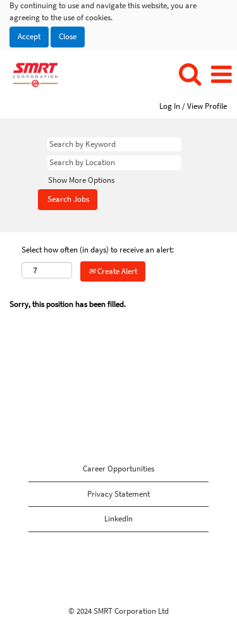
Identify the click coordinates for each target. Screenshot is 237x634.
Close (67, 36)
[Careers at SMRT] (30, 74)
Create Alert (116, 271)
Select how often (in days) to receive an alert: (97, 249)
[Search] (189, 74)
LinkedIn (118, 518)
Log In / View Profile (193, 106)
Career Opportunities (118, 468)
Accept (29, 36)
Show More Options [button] (81, 180)
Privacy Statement (118, 493)
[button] (221, 74)
